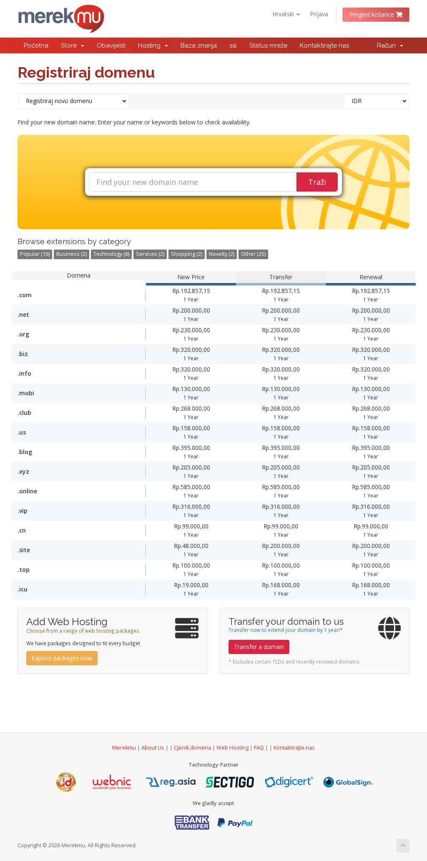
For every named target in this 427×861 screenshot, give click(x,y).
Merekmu (124, 747)
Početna (36, 45)
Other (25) (253, 254)
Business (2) (71, 254)
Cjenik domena (192, 747)
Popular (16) (35, 254)
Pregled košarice (372, 14)
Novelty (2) (221, 254)
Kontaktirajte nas (324, 45)
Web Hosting (232, 747)
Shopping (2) (186, 254)
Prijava (319, 14)
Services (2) (150, 254)
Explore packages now (62, 658)
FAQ (259, 747)
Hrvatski (284, 14)
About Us (152, 747)
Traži (317, 182)
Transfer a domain (259, 647)
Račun (388, 45)
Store (70, 45)
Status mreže (268, 45)
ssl (233, 45)
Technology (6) (111, 254)
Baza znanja (199, 45)
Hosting (151, 45)
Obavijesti (111, 45)
